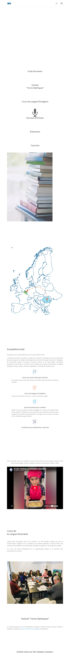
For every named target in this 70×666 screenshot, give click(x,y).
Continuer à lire (15, 434)
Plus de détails (14, 514)
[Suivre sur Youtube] (37, 657)
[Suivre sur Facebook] (33, 657)
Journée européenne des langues (30, 629)
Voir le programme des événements (23, 634)
